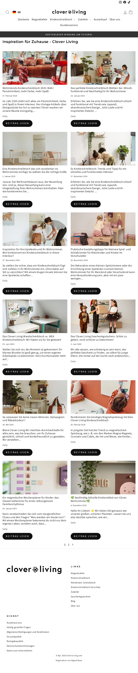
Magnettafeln (39, 19)
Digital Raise (76, 660)
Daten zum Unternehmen (19, 650)
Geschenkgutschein (81, 596)
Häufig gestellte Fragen (19, 627)
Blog (73, 601)
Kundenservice (69, 25)
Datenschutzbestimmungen (20, 645)
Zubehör (83, 19)
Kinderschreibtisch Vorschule (85, 587)
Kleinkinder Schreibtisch (83, 582)
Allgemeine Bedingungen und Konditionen (28, 631)
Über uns (115, 19)
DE (19, 12)
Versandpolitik (14, 636)
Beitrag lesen (17, 123)
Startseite (23, 19)
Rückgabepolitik (15, 641)
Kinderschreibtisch (61, 19)
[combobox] (16, 12)
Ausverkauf (100, 19)
